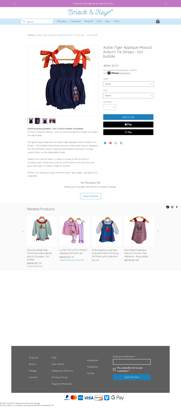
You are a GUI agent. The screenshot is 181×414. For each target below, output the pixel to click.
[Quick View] (42, 231)
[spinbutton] (109, 107)
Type (106, 78)
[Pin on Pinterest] (110, 143)
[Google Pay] (128, 132)
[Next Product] (158, 231)
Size (105, 90)
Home (31, 35)
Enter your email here (124, 356)
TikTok (90, 373)
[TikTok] (167, 207)
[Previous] (15, 3)
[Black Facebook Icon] (176, 207)
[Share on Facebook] (105, 143)
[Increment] (114, 107)
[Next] (166, 3)
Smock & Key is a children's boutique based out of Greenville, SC (27, 405)
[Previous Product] (23, 231)
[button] (158, 20)
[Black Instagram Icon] (172, 207)
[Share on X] (121, 143)
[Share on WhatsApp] (116, 143)
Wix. (38, 403)
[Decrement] (105, 107)
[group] (90, 242)
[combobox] (128, 84)
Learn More (125, 73)
